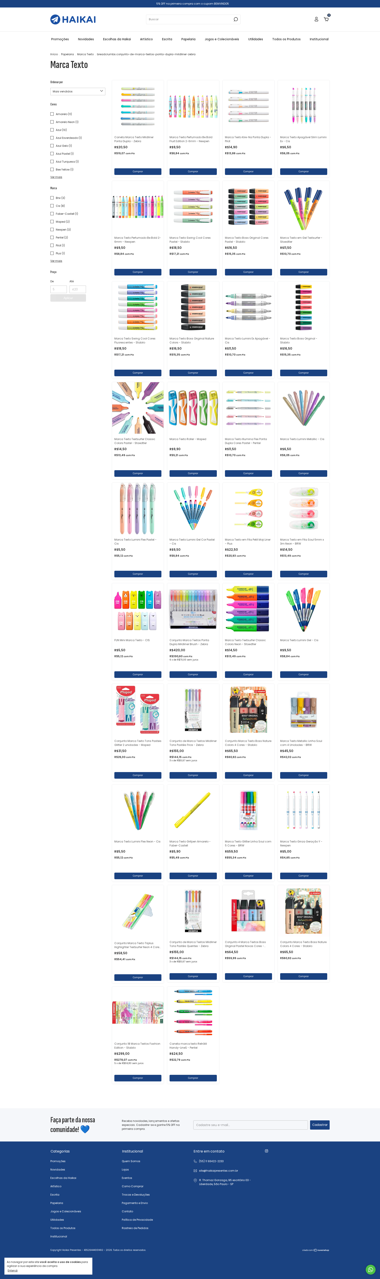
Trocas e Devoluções (136, 1194)
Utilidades (255, 39)
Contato (127, 1211)
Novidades (86, 39)
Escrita (167, 39)
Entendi (13, 1270)
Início (54, 54)
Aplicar (68, 298)
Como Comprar (132, 1186)
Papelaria (188, 39)
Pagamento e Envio (135, 1203)
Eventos (127, 1178)
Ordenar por (56, 82)
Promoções (60, 39)
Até (71, 281)
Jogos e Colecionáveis (222, 39)
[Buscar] (235, 19)
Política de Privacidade (137, 1220)
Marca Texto (85, 54)
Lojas (125, 1169)
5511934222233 (208, 1161)
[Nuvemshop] (316, 1250)
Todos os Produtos (286, 39)
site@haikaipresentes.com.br (218, 1171)
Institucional (319, 39)
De (52, 281)
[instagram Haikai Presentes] (266, 1151)
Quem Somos (131, 1161)
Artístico (146, 39)
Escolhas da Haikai (117, 39)
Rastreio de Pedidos (135, 1228)
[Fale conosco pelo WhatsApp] (371, 1270)
